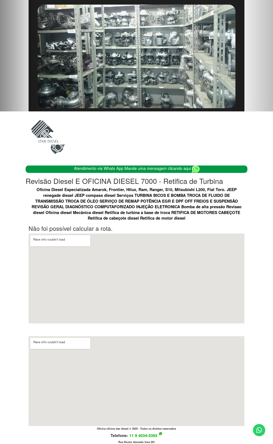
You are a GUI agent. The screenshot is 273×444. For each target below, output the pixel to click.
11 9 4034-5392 (143, 435)
